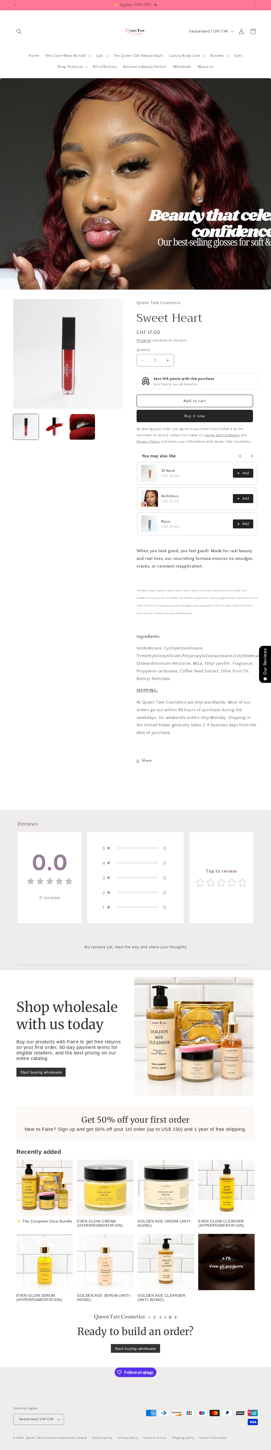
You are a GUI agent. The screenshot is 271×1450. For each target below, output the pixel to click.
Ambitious (170, 496)
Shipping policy (183, 1437)
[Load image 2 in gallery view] (54, 426)
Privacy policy (128, 1437)
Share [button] (147, 761)
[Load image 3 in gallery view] (82, 426)
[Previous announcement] (15, 5)
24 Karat (168, 471)
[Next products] (252, 456)
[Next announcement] (256, 5)
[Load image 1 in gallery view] (26, 426)
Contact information (213, 1437)
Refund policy (102, 1437)
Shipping (144, 340)
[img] (49, 882)
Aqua (165, 521)
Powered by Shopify (72, 1437)
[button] (19, 31)
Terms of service (155, 1437)
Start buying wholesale (41, 1072)
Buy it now (194, 416)
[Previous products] (240, 456)
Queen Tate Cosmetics (42, 1437)
